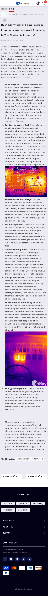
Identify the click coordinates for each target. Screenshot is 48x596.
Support (8, 510)
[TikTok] (17, 559)
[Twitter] (29, 559)
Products (8, 503)
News (4, 8)
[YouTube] (23, 559)
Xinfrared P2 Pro (15, 152)
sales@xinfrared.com (17, 552)
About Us (23, 503)
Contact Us (23, 510)
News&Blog (38, 503)
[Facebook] (5, 559)
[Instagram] (11, 559)
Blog (11, 8)
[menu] (2, 3)
